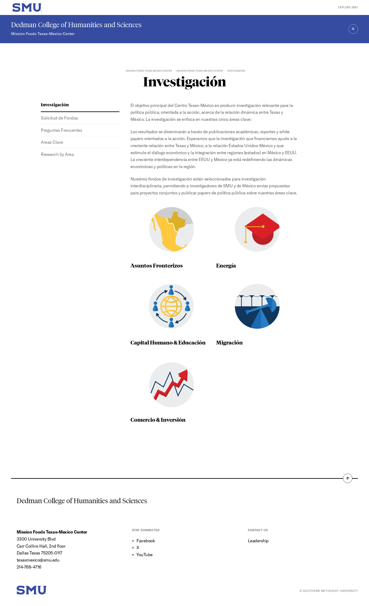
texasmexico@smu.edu (38, 560)
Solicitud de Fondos (59, 118)
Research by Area (57, 154)
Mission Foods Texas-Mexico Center (43, 33)
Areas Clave (52, 142)
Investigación (55, 104)
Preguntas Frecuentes (61, 130)
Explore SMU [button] (348, 7)
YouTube (144, 554)
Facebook (145, 540)
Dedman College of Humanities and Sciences (76, 25)
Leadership (258, 540)
